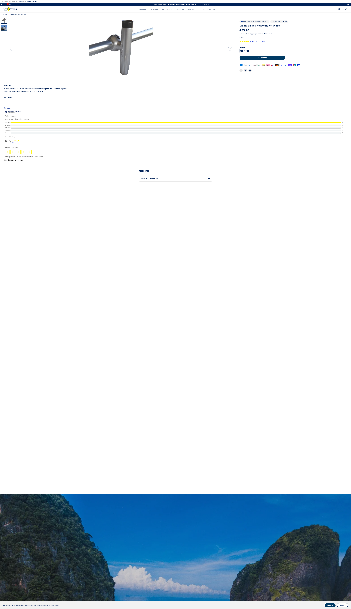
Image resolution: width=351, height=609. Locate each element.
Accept (342, 605)
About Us (180, 9)
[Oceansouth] (10, 9)
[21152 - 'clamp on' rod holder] (121, 49)
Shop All (154, 9)
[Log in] (342, 9)
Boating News (167, 9)
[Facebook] (241, 70)
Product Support (209, 9)
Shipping (252, 34)
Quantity (243, 47)
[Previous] (12, 49)
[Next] (230, 49)
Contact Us (193, 9)
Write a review (260, 41)
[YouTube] (348, 4)
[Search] (339, 9)
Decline (330, 605)
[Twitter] (245, 70)
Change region (32, 1)
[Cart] (346, 9)
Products (142, 9)
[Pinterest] (250, 70)
